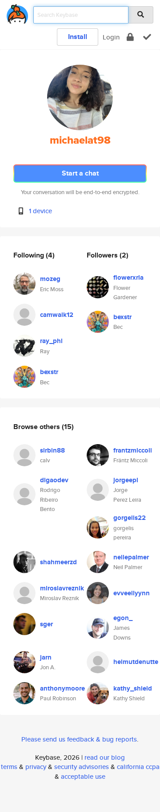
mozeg (50, 279)
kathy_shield (132, 688)
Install (77, 36)
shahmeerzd (58, 562)
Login (111, 37)
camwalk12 (56, 315)
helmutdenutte (135, 662)
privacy (35, 766)
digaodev (54, 480)
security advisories (81, 766)
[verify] (147, 37)
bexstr (49, 372)
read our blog (104, 757)
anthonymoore (62, 688)
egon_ (122, 618)
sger (46, 624)
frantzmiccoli (132, 450)
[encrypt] (130, 37)
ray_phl (51, 341)
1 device (40, 210)
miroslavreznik (62, 588)
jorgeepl (125, 480)
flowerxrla (128, 277)
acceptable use (83, 776)
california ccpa (138, 766)
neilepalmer (131, 557)
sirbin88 (52, 450)
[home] (17, 12)
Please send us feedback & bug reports (79, 739)
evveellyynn (131, 593)
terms (9, 766)
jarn (46, 657)
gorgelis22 (129, 518)
